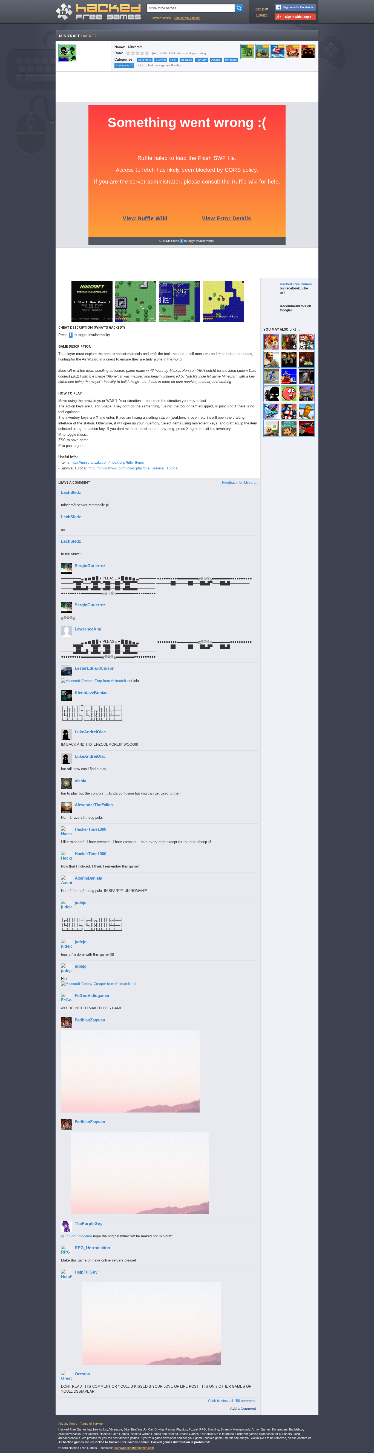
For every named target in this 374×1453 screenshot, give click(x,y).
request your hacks (187, 17)
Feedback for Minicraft (240, 482)
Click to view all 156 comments (233, 1401)
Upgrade (186, 59)
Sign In (259, 8)
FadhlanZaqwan (90, 1020)
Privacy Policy (67, 1423)
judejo (81, 902)
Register (261, 14)
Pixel (173, 59)
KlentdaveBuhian (91, 692)
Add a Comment (243, 1408)
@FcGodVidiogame (76, 1236)
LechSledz (71, 492)
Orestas (82, 1374)
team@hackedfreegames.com (134, 1447)
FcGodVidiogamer (92, 995)
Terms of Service (91, 1423)
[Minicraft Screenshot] (92, 321)
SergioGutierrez (90, 565)
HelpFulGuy (86, 1272)
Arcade (215, 59)
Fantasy (202, 59)
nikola (80, 780)
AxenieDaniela (88, 878)
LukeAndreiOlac (90, 732)
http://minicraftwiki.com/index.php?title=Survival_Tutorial (133, 468)
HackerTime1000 (90, 829)
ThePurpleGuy (88, 1223)
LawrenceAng (88, 629)
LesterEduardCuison (94, 668)
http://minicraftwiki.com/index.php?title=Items (108, 462)
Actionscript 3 (124, 65)
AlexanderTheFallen (94, 804)
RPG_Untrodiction (92, 1247)
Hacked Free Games (296, 284)
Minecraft (231, 59)
